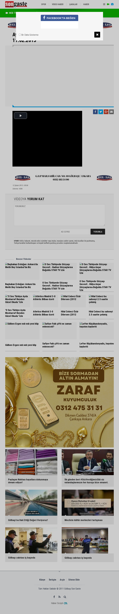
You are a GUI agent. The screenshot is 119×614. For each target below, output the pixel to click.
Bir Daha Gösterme (29, 34)
